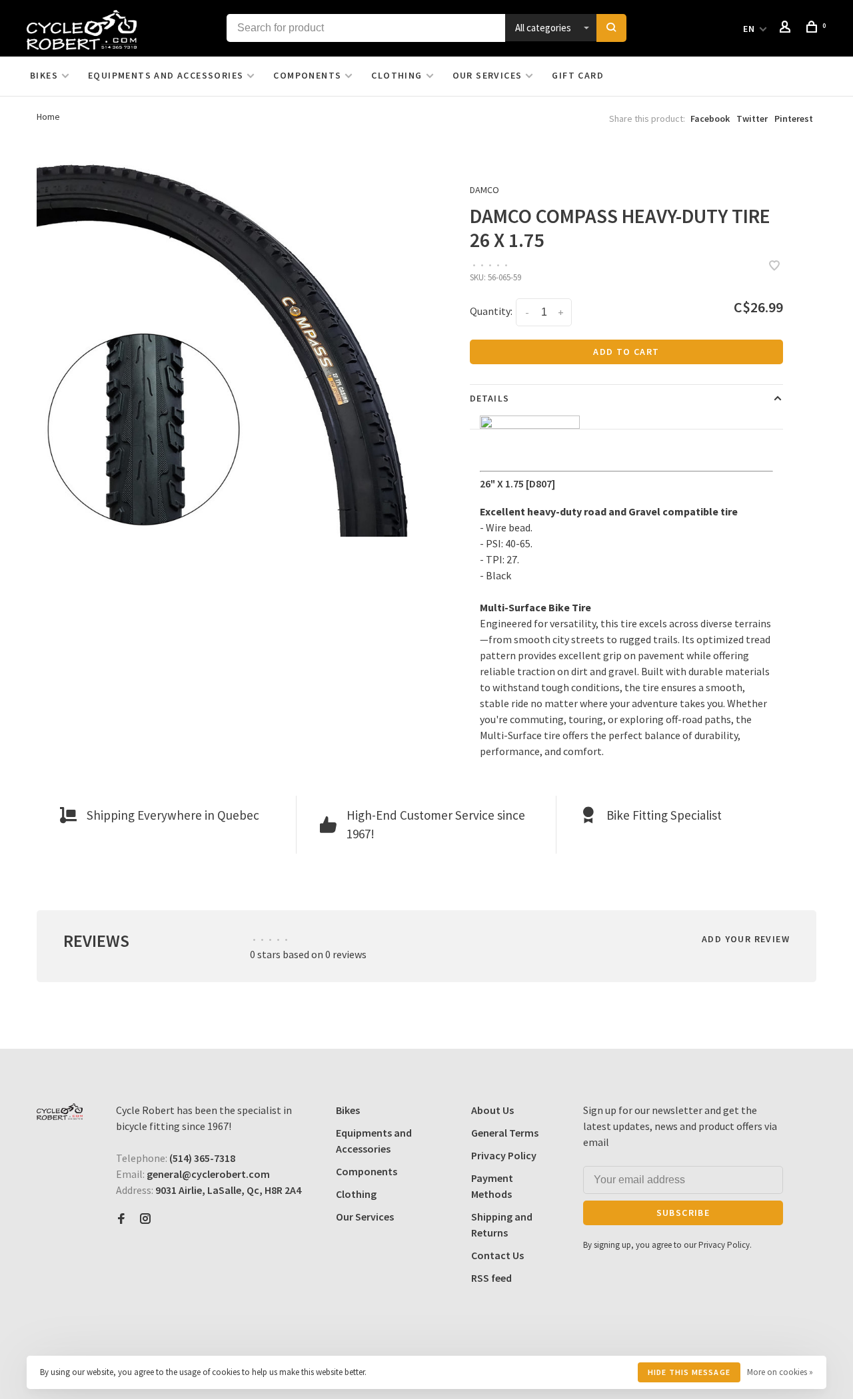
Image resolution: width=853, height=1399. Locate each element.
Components (307, 75)
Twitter (752, 119)
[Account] (787, 29)
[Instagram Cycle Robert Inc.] (145, 1219)
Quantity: (491, 311)
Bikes (44, 75)
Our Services (487, 75)
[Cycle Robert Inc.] (60, 1111)
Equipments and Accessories (165, 75)
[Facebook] (121, 1219)
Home (48, 117)
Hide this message (689, 1372)
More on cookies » (780, 1372)
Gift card (578, 75)
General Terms (504, 1132)
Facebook (710, 119)
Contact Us (497, 1255)
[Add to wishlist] (774, 266)
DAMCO (484, 190)
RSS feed (491, 1277)
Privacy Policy (503, 1155)
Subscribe (683, 1213)
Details (489, 398)
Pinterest (793, 119)
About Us (492, 1110)
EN (749, 29)
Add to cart (626, 352)
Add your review (746, 939)
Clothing (396, 75)
